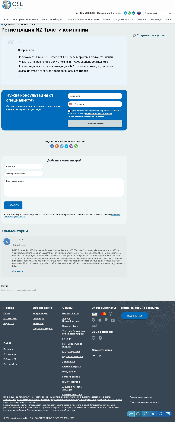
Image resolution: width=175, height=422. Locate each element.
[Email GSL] (168, 414)
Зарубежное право (124, 19)
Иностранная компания (25, 19)
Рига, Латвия (69, 371)
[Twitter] (66, 146)
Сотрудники (10, 354)
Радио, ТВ (8, 323)
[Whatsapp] (76, 146)
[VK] (52, 146)
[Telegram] (62, 146)
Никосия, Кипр (70, 326)
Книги (6, 313)
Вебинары (38, 323)
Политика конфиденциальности (145, 402)
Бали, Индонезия (71, 376)
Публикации (10, 318)
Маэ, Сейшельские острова (72, 345)
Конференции (40, 313)
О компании (103, 13)
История (8, 349)
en (100, 355)
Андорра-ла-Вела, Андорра (72, 388)
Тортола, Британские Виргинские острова (73, 332)
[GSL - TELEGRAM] (100, 338)
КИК (6, 19)
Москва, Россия (70, 313)
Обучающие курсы (42, 328)
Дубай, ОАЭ (68, 361)
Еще (168, 19)
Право (106, 19)
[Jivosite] (131, 414)
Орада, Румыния (71, 351)
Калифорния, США (72, 394)
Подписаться (134, 315)
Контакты (116, 13)
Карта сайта (10, 364)
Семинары (38, 318)
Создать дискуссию (151, 35)
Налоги (142, 19)
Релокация (156, 19)
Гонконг (66, 339)
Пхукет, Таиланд (71, 382)
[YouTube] (93, 338)
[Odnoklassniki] (57, 146)
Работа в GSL (10, 359)
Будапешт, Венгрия (72, 356)
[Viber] (71, 146)
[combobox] (71, 104)
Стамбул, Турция (71, 366)
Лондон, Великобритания (71, 319)
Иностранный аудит (53, 19)
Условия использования (141, 397)
